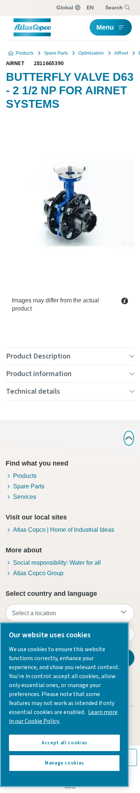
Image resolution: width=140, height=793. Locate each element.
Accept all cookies (64, 742)
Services (24, 497)
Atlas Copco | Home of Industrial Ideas (63, 530)
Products (25, 53)
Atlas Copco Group (38, 573)
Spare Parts (56, 53)
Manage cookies (64, 763)
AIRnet (121, 53)
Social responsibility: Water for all (57, 562)
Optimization (91, 53)
